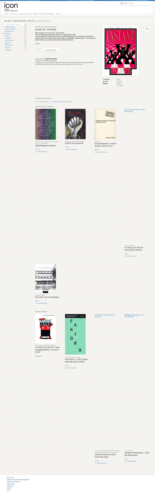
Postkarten (8, 49)
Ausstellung (49, 62)
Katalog (56, 62)
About (6, 14)
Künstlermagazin (76, 62)
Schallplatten (68, 64)
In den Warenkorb (50, 50)
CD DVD (7, 47)
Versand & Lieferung (25, 14)
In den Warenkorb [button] (42, 151)
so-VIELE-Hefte (9, 40)
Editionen (7, 36)
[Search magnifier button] (25, 24)
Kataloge (31, 21)
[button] (147, 29)
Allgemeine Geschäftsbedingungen (43, 14)
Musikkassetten (49, 64)
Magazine (53, 61)
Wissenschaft (9, 45)
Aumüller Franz (56, 101)
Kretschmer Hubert (66, 101)
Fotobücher (8, 38)
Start (9, 21)
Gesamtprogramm (19, 21)
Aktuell (58, 14)
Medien (41, 64)
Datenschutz (11, 484)
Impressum (10, 486)
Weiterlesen (38, 356)
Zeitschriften (78, 64)
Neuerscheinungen (10, 29)
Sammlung (59, 64)
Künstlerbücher (64, 62)
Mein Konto (13, 14)
